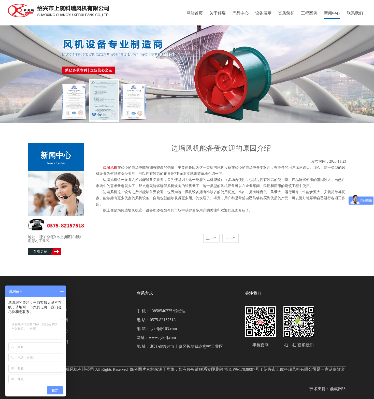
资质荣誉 (286, 13)
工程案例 (309, 13)
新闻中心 (332, 13)
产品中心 (240, 13)
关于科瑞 (217, 13)
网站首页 (194, 13)
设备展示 (263, 13)
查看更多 (40, 251)
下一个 (230, 238)
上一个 (211, 238)
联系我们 (355, 13)
